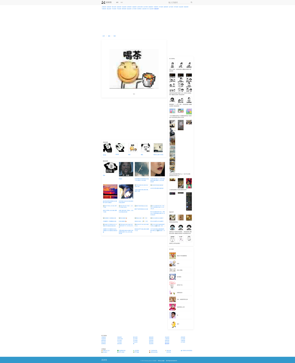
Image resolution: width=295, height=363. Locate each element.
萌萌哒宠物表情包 (173, 222)
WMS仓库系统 (154, 352)
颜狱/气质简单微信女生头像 (141, 209)
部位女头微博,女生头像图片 (157, 221)
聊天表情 (114, 7)
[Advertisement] (147, 21)
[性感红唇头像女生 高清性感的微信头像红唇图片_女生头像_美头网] (157, 169)
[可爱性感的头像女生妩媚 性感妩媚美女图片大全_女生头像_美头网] (126, 225)
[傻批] (145, 147)
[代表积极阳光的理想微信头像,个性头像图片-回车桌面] (142, 169)
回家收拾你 (179, 292)
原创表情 (124, 7)
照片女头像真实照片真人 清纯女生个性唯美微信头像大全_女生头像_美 (157, 213)
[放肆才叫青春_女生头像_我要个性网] (110, 206)
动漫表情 (134, 7)
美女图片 (105, 352)
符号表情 (176, 7)
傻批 (142, 154)
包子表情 (171, 7)
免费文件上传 (106, 350)
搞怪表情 (119, 7)
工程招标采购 (153, 350)
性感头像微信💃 (123, 221)
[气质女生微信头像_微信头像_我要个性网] (142, 185)
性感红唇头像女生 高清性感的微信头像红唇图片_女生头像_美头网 (157, 180)
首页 (117, 2)
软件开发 (168, 352)
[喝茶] (133, 147)
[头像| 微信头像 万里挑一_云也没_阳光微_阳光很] (126, 206)
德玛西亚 (179, 276)
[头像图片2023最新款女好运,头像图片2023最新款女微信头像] (110, 225)
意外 (178, 324)
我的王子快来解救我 (182, 255)
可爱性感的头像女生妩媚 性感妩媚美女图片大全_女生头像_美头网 (126, 232)
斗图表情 (156, 7)
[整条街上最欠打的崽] (158, 147)
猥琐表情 (124, 8)
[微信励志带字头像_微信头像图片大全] (142, 225)
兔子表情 (145, 7)
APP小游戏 (121, 352)
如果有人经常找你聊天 (174, 243)
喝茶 (115, 36)
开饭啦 (120, 178)
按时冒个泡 (179, 285)
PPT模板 (136, 352)
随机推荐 (156, 8)
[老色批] (107, 147)
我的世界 (171, 212)
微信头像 (168, 350)
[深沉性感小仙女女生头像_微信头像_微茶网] (126, 191)
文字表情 (134, 8)
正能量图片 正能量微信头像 (109, 221)
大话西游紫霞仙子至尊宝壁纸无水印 (178, 189)
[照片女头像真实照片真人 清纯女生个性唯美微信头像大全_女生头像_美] (157, 207)
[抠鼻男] (120, 147)
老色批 (104, 155)
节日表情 (114, 8)
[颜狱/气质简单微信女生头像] (141, 205)
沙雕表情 (104, 7)
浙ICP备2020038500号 (171, 360)
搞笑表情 (144, 8)
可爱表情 (104, 8)
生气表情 (161, 7)
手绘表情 (119, 8)
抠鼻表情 (186, 7)
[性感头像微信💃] (123, 217)
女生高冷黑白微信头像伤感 (156, 188)
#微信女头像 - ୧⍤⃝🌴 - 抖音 (141, 221)
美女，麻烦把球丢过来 (182, 299)
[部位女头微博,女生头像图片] (156, 217)
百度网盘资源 (122, 350)
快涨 (178, 263)
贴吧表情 (166, 7)
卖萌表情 (129, 7)
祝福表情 (150, 7)
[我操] (110, 167)
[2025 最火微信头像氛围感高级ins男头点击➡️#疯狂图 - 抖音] (157, 225)
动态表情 (151, 8)
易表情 (109, 2)
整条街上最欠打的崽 (158, 154)
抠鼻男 (117, 154)
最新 (122, 2)
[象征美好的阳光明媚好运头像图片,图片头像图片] (110, 191)
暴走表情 (109, 8)
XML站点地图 (161, 360)
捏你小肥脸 (179, 270)
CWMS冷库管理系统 (187, 350)
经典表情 (109, 7)
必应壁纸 (136, 350)
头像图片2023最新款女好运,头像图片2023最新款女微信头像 (110, 230)
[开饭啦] (126, 169)
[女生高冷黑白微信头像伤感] (156, 184)
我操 (104, 175)
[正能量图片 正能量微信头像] (109, 217)
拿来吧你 (139, 8)
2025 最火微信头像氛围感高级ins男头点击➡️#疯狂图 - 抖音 (157, 230)
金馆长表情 (140, 7)
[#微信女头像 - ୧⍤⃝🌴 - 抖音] (141, 217)
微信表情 (129, 8)
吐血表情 (181, 7)
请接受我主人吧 (181, 307)
